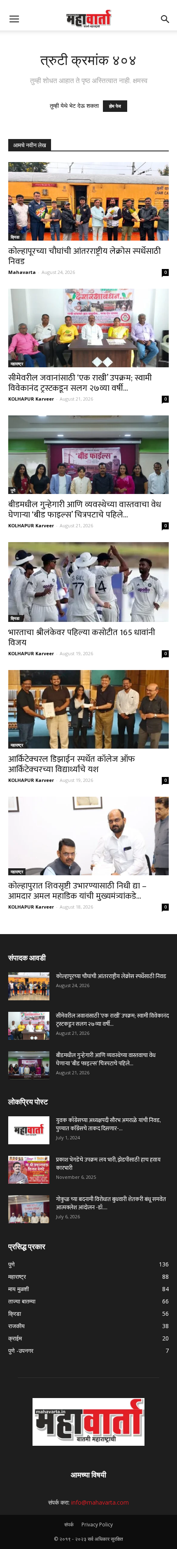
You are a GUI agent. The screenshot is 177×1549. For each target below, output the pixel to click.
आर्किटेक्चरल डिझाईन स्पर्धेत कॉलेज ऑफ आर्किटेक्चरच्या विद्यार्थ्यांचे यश (71, 764)
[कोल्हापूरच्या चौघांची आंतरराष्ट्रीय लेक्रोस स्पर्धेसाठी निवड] (88, 201)
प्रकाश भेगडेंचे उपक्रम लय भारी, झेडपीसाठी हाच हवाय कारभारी (108, 1164)
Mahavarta (22, 272)
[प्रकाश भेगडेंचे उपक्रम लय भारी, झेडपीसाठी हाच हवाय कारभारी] (28, 1170)
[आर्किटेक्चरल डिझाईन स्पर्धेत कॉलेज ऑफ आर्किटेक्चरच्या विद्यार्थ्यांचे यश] (88, 709)
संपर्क (69, 1524)
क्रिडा (15, 237)
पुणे (13, 490)
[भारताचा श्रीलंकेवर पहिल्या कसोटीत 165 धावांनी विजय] (88, 582)
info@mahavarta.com (100, 1502)
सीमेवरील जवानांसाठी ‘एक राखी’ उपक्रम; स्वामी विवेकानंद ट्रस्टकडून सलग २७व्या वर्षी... (80, 383)
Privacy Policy (97, 1524)
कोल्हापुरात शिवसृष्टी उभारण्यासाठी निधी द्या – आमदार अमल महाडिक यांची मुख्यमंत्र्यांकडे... (77, 891)
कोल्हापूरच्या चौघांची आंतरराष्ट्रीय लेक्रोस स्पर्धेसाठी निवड (84, 256)
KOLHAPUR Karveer (31, 399)
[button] (165, 19)
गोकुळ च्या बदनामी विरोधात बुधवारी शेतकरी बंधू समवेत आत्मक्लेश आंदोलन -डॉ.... (111, 1203)
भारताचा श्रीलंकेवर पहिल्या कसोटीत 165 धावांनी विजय (81, 637)
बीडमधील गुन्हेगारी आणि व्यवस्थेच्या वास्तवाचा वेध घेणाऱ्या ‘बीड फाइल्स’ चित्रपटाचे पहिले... (84, 509)
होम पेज (115, 106)
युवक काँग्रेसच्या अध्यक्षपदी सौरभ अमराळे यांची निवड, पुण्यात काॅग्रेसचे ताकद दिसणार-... (108, 1124)
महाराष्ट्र (17, 363)
